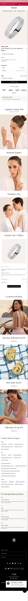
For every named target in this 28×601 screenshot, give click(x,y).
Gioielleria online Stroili (7, 10)
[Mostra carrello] (26, 7)
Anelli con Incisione (21, 10)
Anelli (15, 10)
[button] (14, 91)
